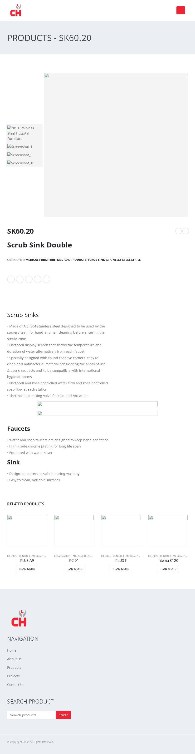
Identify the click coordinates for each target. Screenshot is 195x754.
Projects (13, 676)
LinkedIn (29, 279)
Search (63, 715)
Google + (37, 279)
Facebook (11, 279)
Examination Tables (66, 556)
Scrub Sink (96, 260)
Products (14, 667)
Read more (27, 569)
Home (11, 650)
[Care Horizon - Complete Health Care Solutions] (16, 10)
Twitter (20, 279)
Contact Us (15, 684)
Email (46, 279)
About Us (14, 659)
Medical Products (71, 260)
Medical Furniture (41, 260)
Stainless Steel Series (123, 260)
